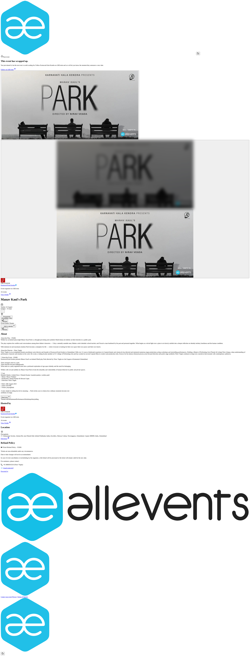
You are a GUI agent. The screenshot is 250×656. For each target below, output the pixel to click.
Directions (4, 439)
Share (5, 321)
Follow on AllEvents (7, 69)
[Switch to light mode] (198, 53)
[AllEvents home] (98, 54)
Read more (5, 397)
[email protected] (8, 468)
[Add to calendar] (3, 311)
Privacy (14, 597)
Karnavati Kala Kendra (8, 285)
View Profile (5, 294)
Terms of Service (22, 597)
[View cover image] (70, 105)
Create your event (6, 597)
